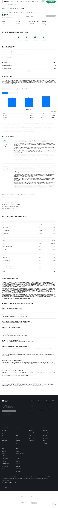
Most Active (18, 460)
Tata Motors (4, 428)
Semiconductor (31, 433)
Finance (17, 448)
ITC (2, 445)
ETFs (21, 1)
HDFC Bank (4, 432)
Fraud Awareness (41, 410)
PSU (16, 443)
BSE (13, 482)
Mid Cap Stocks (4, 456)
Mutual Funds (25, 1)
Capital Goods (18, 446)
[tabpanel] (29, 103)
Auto (16, 433)
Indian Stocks (16, 1)
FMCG (17, 435)
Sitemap (39, 412)
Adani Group (45, 430)
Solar (30, 435)
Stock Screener (4, 468)
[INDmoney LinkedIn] (5, 411)
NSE (11, 482)
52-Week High (18, 461)
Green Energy (31, 432)
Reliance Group (45, 432)
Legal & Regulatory (49, 406)
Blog (38, 404)
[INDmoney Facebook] (3, 411)
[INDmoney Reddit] (13, 411)
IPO (29, 1)
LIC (2, 446)
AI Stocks (30, 428)
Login (43, 1)
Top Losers (17, 458)
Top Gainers (18, 456)
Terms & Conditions (49, 404)
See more (28, 71)
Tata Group (45, 428)
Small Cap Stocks (5, 458)
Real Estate (17, 441)
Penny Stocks (4, 460)
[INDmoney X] (7, 411)
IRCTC (3, 443)
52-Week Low (18, 463)
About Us (39, 402)
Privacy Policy (48, 402)
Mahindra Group (45, 438)
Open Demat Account (51, 1)
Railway (17, 445)
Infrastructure (18, 440)
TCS (3, 435)
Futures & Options (33, 408)
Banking (17, 428)
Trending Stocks (18, 468)
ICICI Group (45, 443)
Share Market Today (19, 455)
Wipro (3, 448)
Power (17, 438)
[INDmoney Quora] (15, 411)
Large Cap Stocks (5, 455)
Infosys (3, 438)
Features (32, 1)
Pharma (17, 432)
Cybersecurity (31, 440)
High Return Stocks (5, 463)
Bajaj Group (45, 433)
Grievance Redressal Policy (51, 408)
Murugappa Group (46, 446)
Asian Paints (4, 451)
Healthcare (17, 451)
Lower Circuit (18, 466)
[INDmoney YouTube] (9, 411)
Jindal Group (45, 445)
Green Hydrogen (32, 438)
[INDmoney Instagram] (11, 411)
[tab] (5, 93)
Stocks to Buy (18, 469)
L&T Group (44, 440)
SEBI (9, 482)
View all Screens (5, 466)
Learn (39, 406)
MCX (15, 482)
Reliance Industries (5, 430)
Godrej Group (45, 441)
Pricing (37, 1)
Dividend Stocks (5, 461)
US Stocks (11, 1)
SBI (2, 433)
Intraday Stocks (18, 471)
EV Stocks (31, 430)
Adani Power (4, 441)
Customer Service (41, 408)
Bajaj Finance (4, 440)
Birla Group (45, 435)
